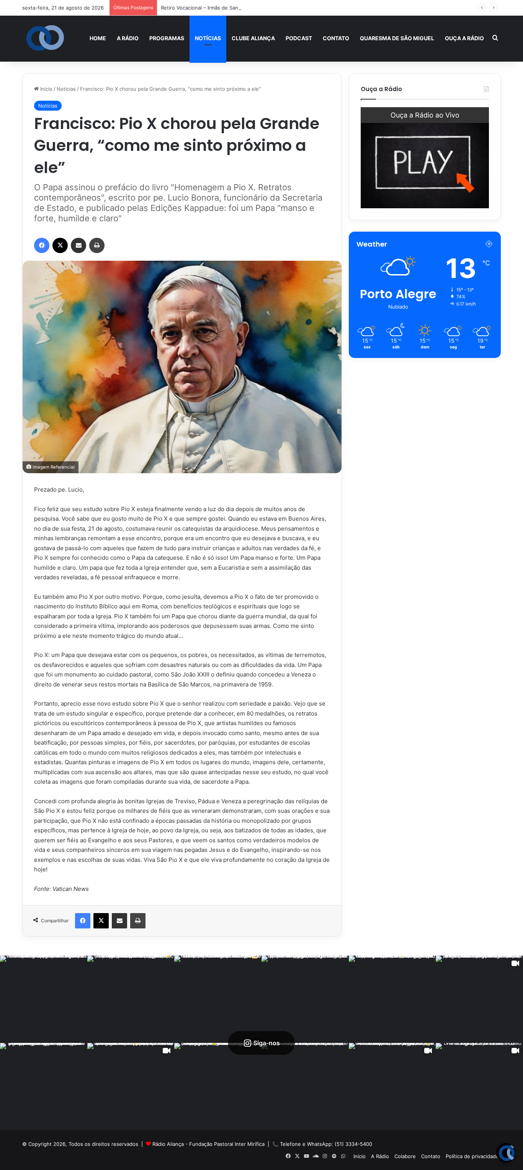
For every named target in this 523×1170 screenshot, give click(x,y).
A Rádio (128, 38)
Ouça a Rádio (464, 38)
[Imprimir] (97, 245)
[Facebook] (41, 245)
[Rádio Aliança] (45, 38)
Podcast (299, 38)
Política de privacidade (472, 1156)
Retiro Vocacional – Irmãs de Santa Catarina (212, 8)
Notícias (208, 38)
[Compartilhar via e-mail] (78, 245)
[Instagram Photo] (43, 999)
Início (45, 89)
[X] (60, 245)
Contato (336, 38)
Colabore (405, 1156)
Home (98, 38)
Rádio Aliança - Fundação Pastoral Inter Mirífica (208, 1144)
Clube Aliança (253, 38)
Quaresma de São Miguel (397, 38)
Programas (166, 38)
